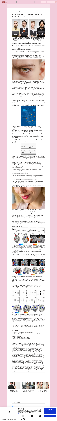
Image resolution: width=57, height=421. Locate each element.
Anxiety (13, 5)
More (44, 5)
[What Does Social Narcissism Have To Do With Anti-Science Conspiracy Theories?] (43, 385)
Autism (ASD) (19, 5)
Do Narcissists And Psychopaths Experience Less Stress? (28, 391)
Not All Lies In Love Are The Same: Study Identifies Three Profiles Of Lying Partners (13, 391)
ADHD (25, 5)
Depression (30, 5)
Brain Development (37, 5)
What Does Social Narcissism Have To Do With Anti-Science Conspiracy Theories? (43, 391)
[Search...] (56, 2)
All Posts (9, 5)
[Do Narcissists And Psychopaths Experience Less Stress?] (28, 385)
